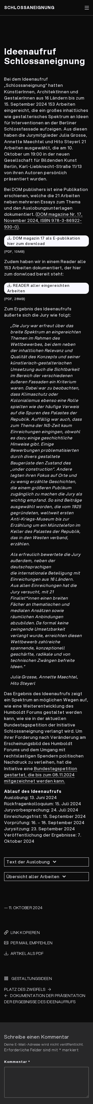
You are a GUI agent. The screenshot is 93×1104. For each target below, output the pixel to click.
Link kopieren (25, 932)
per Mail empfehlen (31, 943)
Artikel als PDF (27, 953)
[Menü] (87, 8)
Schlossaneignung (29, 7)
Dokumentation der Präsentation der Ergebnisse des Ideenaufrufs (44, 999)
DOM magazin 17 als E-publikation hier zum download (43, 241)
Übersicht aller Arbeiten (32, 876)
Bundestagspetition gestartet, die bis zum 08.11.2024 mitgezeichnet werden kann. (40, 774)
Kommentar (17, 1061)
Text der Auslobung (28, 862)
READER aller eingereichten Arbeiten (38, 288)
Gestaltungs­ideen (31, 978)
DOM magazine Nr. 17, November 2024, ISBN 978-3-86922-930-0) (43, 220)
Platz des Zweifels (24, 989)
